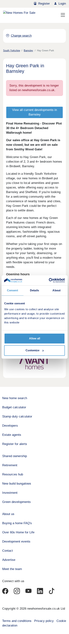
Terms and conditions (16, 621)
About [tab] (56, 290)
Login (62, 3)
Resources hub (12, 474)
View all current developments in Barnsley (34, 112)
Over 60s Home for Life (18, 532)
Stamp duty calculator (17, 416)
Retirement (9, 465)
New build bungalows (16, 483)
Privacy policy (44, 621)
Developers (10, 425)
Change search (21, 35)
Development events (16, 541)
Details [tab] (34, 290)
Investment (9, 492)
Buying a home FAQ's (17, 523)
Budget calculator (14, 407)
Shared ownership (14, 456)
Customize (32, 350)
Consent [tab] (12, 290)
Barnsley (28, 50)
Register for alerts (14, 444)
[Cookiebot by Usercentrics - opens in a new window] (49, 280)
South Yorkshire (11, 50)
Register (44, 3)
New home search (14, 398)
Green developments (16, 502)
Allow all (34, 338)
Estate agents (11, 435)
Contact (7, 550)
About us (8, 514)
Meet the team (12, 569)
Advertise (8, 560)
